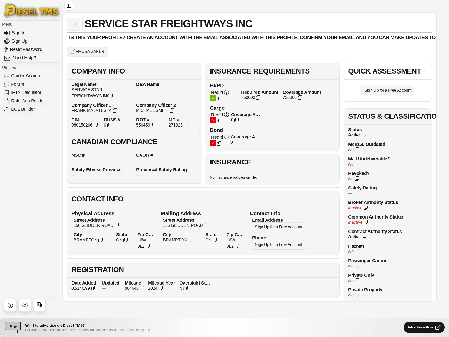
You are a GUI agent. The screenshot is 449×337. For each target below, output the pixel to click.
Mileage (133, 282)
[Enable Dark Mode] (25, 305)
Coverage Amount (302, 92)
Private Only (361, 275)
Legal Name (84, 84)
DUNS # (112, 119)
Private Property (365, 289)
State (121, 234)
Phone (259, 237)
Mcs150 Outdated (366, 144)
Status (355, 129)
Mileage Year (161, 282)
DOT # (142, 119)
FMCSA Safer (89, 51)
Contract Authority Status (375, 231)
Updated (111, 282)
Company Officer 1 (91, 105)
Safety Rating (362, 187)
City (78, 234)
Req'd (217, 92)
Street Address (89, 219)
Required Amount (259, 92)
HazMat (356, 245)
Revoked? (358, 173)
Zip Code (146, 234)
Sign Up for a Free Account (278, 227)
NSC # (78, 155)
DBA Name (147, 84)
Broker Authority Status (373, 202)
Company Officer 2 (156, 105)
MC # (174, 119)
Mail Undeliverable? (369, 158)
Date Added (83, 282)
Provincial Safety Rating (161, 169)
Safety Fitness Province (96, 169)
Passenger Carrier (367, 260)
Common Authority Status (375, 216)
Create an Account (152, 37)
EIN (75, 119)
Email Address (267, 219)
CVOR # (144, 155)
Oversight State (195, 282)
